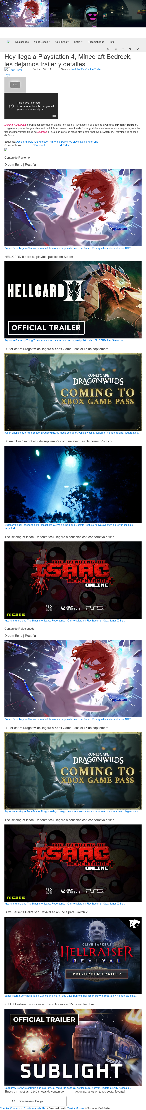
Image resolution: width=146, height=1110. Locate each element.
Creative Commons (11, 1108)
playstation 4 (80, 141)
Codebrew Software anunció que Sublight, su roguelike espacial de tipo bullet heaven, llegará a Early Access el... (68, 1088)
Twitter (66, 145)
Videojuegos (41, 41)
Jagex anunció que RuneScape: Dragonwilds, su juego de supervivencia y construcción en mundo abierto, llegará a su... (72, 432)
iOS (36, 141)
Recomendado (96, 41)
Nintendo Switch (59, 141)
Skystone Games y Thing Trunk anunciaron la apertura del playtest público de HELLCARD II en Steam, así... (65, 340)
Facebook (40, 145)
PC (70, 141)
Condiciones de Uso (35, 1108)
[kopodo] (8, 41)
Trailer (97, 69)
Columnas (61, 41)
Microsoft (44, 141)
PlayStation (87, 69)
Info (112, 41)
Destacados (22, 41)
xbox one (93, 141)
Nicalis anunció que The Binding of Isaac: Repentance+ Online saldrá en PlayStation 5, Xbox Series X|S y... (64, 620)
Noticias (75, 69)
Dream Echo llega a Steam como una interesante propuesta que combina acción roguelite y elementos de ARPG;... (69, 248)
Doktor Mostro (76, 1108)
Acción (20, 141)
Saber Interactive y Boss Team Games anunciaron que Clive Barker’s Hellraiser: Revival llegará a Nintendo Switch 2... (70, 995)
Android (29, 141)
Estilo (77, 41)
